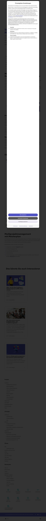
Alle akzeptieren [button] (23, 214)
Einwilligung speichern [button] (23, 221)
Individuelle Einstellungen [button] (23, 218)
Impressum (31, 226)
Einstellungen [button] (10, 16)
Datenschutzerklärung (19, 15)
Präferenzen (15, 226)
